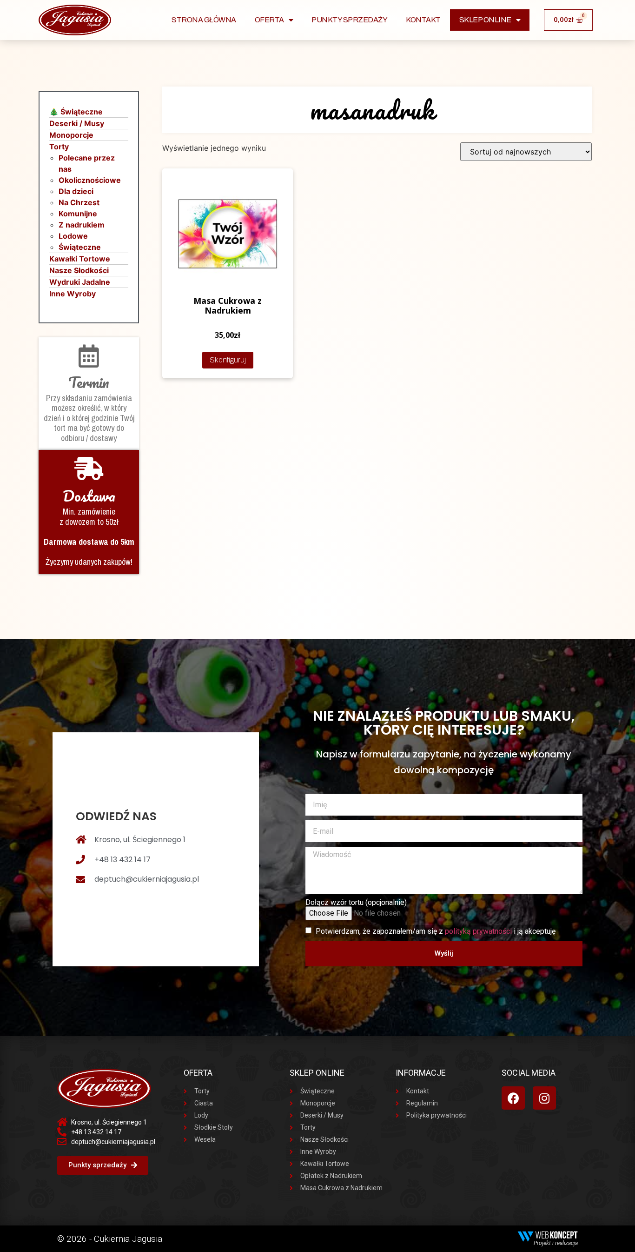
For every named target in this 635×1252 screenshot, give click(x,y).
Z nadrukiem (82, 224)
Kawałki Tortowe (79, 258)
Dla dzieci (76, 191)
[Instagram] (544, 1098)
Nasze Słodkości (79, 270)
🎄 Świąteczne (76, 111)
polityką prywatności (478, 931)
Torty (59, 146)
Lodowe (73, 236)
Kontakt (423, 20)
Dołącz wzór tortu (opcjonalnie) (356, 902)
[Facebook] (513, 1098)
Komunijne (78, 213)
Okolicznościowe (90, 180)
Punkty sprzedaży (349, 20)
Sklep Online (485, 20)
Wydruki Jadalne (79, 282)
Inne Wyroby (72, 293)
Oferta (269, 20)
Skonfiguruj (228, 360)
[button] (102, 1165)
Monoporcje (71, 135)
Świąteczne (80, 247)
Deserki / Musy (76, 123)
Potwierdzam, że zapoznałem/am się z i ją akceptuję (436, 931)
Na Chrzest (79, 202)
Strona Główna (204, 20)
